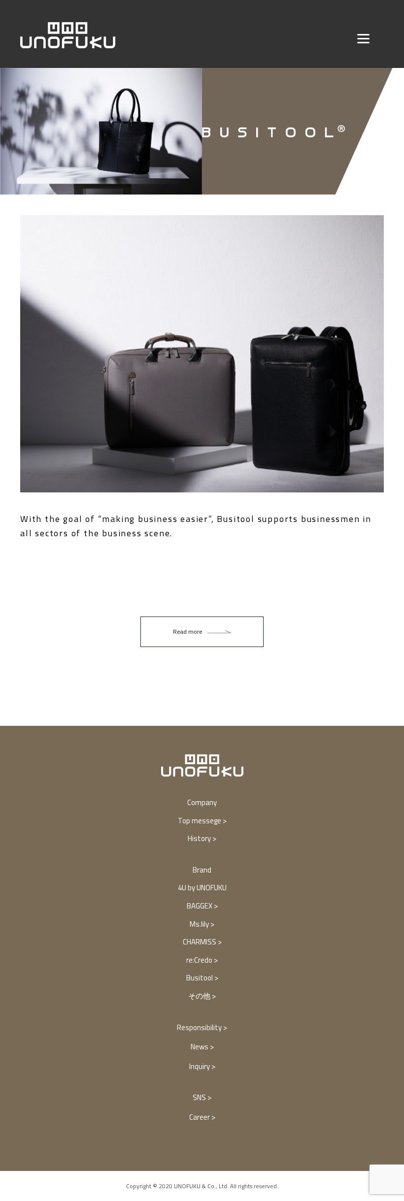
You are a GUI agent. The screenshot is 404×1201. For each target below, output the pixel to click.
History (200, 838)
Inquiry (200, 1066)
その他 (200, 996)
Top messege (200, 820)
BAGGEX (200, 905)
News (200, 1046)
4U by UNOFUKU (202, 887)
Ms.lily (200, 924)
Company (202, 802)
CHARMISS (200, 941)
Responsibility (200, 1027)
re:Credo (200, 960)
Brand (202, 870)
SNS (200, 1097)
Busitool (200, 977)
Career (200, 1117)
